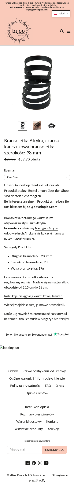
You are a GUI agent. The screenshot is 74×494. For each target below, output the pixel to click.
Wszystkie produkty (28, 429)
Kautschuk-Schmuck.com (32, 475)
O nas (60, 386)
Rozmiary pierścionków (37, 414)
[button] (61, 14)
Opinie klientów (37, 393)
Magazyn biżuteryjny (55, 319)
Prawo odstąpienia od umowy (44, 371)
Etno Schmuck (27, 319)
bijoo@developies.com (37, 10)
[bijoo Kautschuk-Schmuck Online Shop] (18, 31)
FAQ (48, 386)
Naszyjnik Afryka (46, 228)
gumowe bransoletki (50, 305)
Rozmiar (9, 170)
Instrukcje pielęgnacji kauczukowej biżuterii (33, 296)
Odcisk (13, 371)
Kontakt (52, 422)
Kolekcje (53, 429)
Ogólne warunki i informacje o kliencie (37, 379)
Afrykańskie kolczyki (38, 233)
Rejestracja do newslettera (37, 441)
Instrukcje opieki (37, 407)
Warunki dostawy (29, 422)
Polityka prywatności (25, 386)
